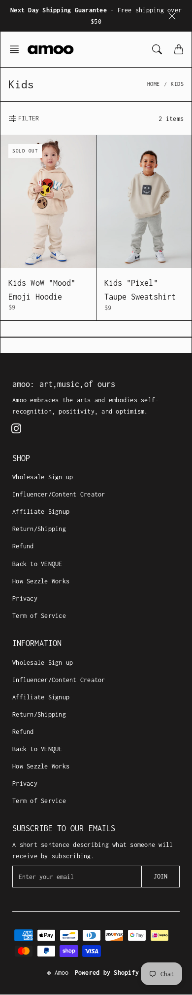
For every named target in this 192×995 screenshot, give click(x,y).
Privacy (24, 598)
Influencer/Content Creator (58, 494)
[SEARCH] (157, 49)
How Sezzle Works (40, 581)
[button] (17, 49)
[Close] (172, 16)
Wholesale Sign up (42, 477)
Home (153, 84)
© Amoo (58, 972)
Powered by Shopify (107, 972)
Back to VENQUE (37, 564)
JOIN (160, 876)
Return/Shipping (39, 529)
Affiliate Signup (40, 511)
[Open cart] (179, 49)
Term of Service (39, 615)
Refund (23, 546)
